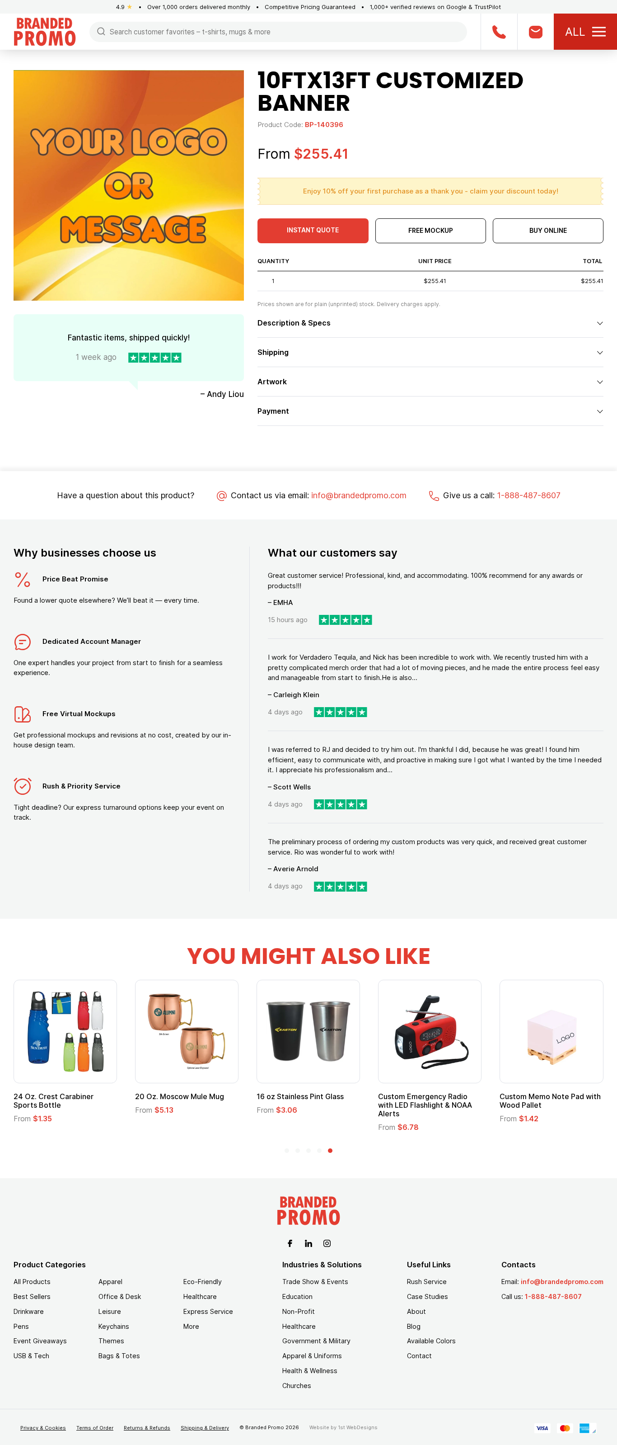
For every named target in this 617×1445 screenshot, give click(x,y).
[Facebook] (290, 1242)
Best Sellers (32, 1296)
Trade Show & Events (315, 1281)
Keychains (113, 1326)
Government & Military (316, 1341)
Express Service (208, 1311)
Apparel (110, 1281)
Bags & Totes (119, 1356)
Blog (414, 1326)
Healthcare (200, 1296)
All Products (32, 1281)
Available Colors (431, 1341)
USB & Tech (31, 1356)
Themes (111, 1341)
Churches (296, 1385)
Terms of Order (94, 1428)
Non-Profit (298, 1311)
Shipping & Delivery (205, 1428)
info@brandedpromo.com (359, 495)
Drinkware (29, 1311)
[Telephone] (499, 32)
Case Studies (427, 1296)
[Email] (535, 32)
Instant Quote (313, 230)
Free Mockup (430, 230)
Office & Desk (119, 1296)
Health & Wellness (309, 1370)
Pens (21, 1326)
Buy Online (548, 230)
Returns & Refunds (147, 1428)
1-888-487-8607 (529, 495)
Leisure (109, 1311)
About (416, 1311)
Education (297, 1296)
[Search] (101, 31)
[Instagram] (327, 1242)
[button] (287, 1150)
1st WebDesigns (358, 1427)
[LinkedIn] (308, 1242)
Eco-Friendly (202, 1281)
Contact (419, 1356)
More (191, 1326)
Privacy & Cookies (43, 1428)
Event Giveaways (40, 1341)
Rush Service (427, 1281)
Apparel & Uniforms (312, 1356)
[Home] (45, 31)
